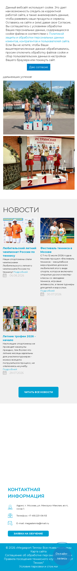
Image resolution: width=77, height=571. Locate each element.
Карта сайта (38, 551)
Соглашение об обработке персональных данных (38, 555)
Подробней (20, 271)
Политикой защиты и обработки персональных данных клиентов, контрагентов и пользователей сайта (37, 37)
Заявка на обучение (28, 533)
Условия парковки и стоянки (38, 566)
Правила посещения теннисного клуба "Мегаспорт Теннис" (38, 560)
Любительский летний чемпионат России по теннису (19, 251)
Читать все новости (38, 392)
